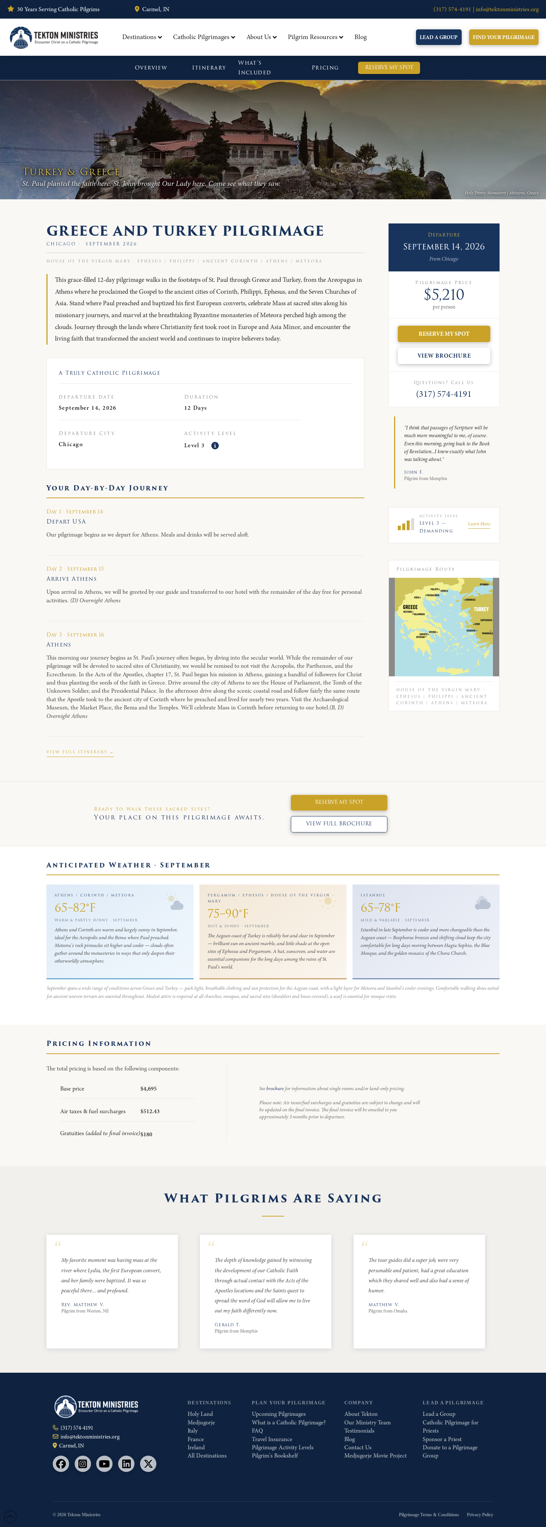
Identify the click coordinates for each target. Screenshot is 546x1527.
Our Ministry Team (367, 1422)
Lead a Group (439, 1414)
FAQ (257, 1431)
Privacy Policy (480, 1514)
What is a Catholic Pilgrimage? (289, 1422)
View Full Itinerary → (80, 752)
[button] (215, 446)
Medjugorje (201, 1422)
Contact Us (357, 1447)
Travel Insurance (272, 1439)
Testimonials (359, 1431)
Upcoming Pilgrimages (279, 1414)
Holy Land (200, 1414)
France (196, 1439)
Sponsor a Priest (442, 1439)
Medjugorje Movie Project (375, 1456)
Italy (193, 1431)
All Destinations (207, 1456)
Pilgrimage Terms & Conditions (429, 1514)
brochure (275, 1088)
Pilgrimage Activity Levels (282, 1447)
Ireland (196, 1447)
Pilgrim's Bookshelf (275, 1456)
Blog (349, 1439)
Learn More (479, 524)
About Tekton (361, 1414)
